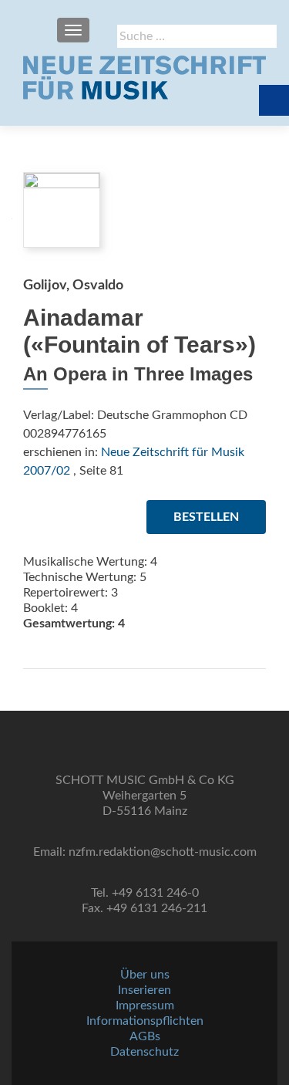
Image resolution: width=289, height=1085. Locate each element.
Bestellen (206, 517)
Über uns (145, 974)
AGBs (144, 1036)
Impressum (145, 1005)
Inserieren (144, 990)
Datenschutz (144, 1052)
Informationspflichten (144, 1021)
